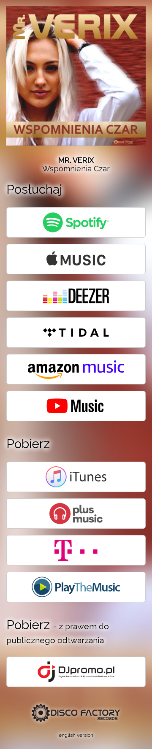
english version (76, 735)
